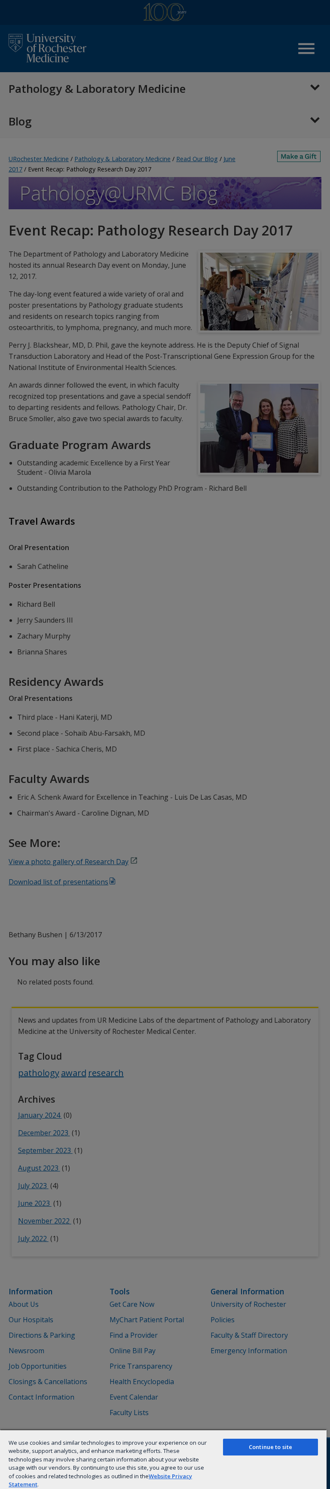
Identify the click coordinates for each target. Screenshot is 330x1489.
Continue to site (270, 1447)
